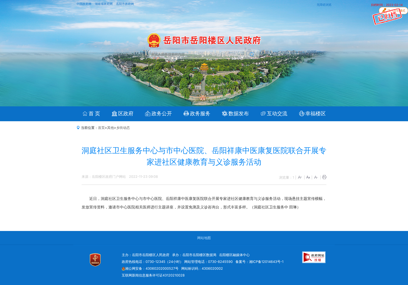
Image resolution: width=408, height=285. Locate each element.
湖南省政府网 (104, 4)
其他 (110, 127)
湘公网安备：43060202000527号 (151, 268)
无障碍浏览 (324, 4)
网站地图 (204, 238)
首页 (101, 127)
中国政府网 (84, 4)
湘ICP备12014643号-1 (266, 261)
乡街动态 (123, 127)
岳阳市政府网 (125, 4)
